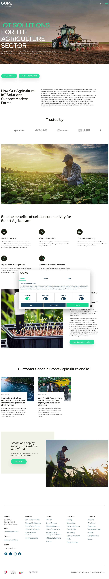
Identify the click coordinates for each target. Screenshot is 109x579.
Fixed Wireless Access (32, 526)
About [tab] (69, 278)
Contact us (18, 461)
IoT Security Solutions (53, 538)
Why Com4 (92, 523)
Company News (93, 536)
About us (91, 520)
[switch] (45, 298)
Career (90, 539)
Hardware (49, 520)
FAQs (69, 539)
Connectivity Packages (33, 523)
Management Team (94, 529)
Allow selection (54, 305)
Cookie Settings (72, 542)
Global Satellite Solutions (30, 534)
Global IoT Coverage (53, 526)
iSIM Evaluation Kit (31, 538)
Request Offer (9, 76)
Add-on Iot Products (32, 520)
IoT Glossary (71, 533)
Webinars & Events (73, 526)
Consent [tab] (22, 278)
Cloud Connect (51, 523)
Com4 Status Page (73, 536)
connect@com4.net (11, 532)
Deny (31, 305)
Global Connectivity (53, 529)
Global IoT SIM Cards (32, 529)
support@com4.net (11, 540)
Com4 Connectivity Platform (81, 342)
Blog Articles (71, 523)
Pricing (69, 520)
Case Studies (71, 529)
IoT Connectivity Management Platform (54, 534)
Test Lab (49, 541)
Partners (90, 533)
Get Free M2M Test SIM (29, 76)
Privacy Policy (93, 572)
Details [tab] (46, 278)
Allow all (77, 305)
